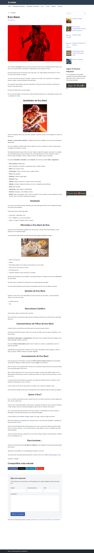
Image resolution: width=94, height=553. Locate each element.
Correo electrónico (32, 488)
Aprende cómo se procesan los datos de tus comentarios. (45, 519)
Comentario (14, 494)
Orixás (47, 6)
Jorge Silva (12, 20)
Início (9, 6)
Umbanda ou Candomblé (20, 420)
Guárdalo (41, 468)
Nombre (13, 488)
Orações (53, 6)
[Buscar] (84, 13)
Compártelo (13, 468)
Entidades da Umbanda (19, 6)
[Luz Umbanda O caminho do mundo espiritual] (12, 2)
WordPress (24, 551)
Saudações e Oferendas (33, 6)
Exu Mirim (54, 454)
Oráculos (60, 6)
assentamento (14, 360)
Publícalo (22, 468)
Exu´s (42, 6)
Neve (9, 551)
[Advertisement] (47, 539)
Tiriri (59, 454)
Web (45, 488)
